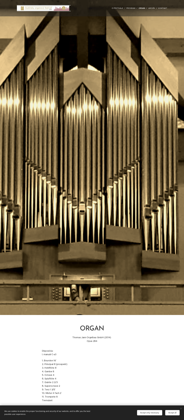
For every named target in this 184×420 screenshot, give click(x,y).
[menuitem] (118, 8)
